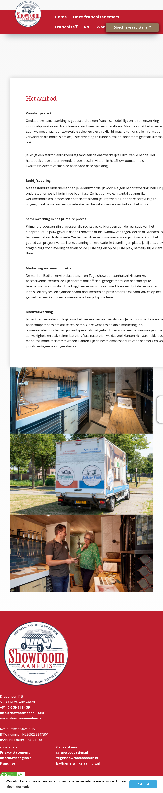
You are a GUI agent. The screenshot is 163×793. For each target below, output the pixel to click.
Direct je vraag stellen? (132, 27)
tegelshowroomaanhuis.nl (77, 758)
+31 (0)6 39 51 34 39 (15, 707)
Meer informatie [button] (18, 786)
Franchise (65, 27)
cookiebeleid (10, 747)
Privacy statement (15, 752)
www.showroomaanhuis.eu (21, 718)
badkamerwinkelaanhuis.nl (78, 763)
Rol (87, 27)
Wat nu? (105, 27)
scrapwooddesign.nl (72, 752)
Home (61, 17)
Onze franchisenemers (96, 17)
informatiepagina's (15, 758)
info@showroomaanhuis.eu (22, 713)
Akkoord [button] (143, 784)
